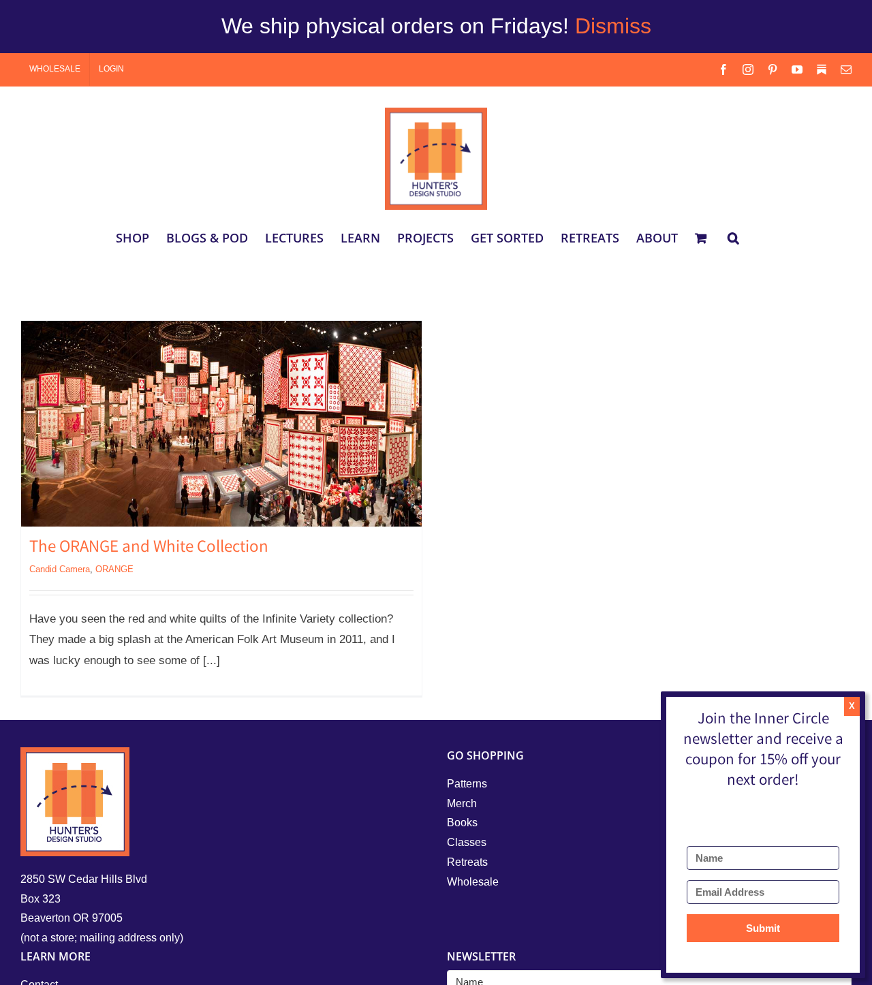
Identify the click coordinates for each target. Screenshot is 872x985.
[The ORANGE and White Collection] (221, 424)
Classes (466, 842)
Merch (462, 803)
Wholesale (473, 882)
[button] (733, 237)
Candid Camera (59, 569)
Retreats (467, 862)
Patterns (467, 783)
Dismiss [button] (613, 26)
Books (462, 822)
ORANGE (114, 569)
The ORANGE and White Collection (148, 548)
